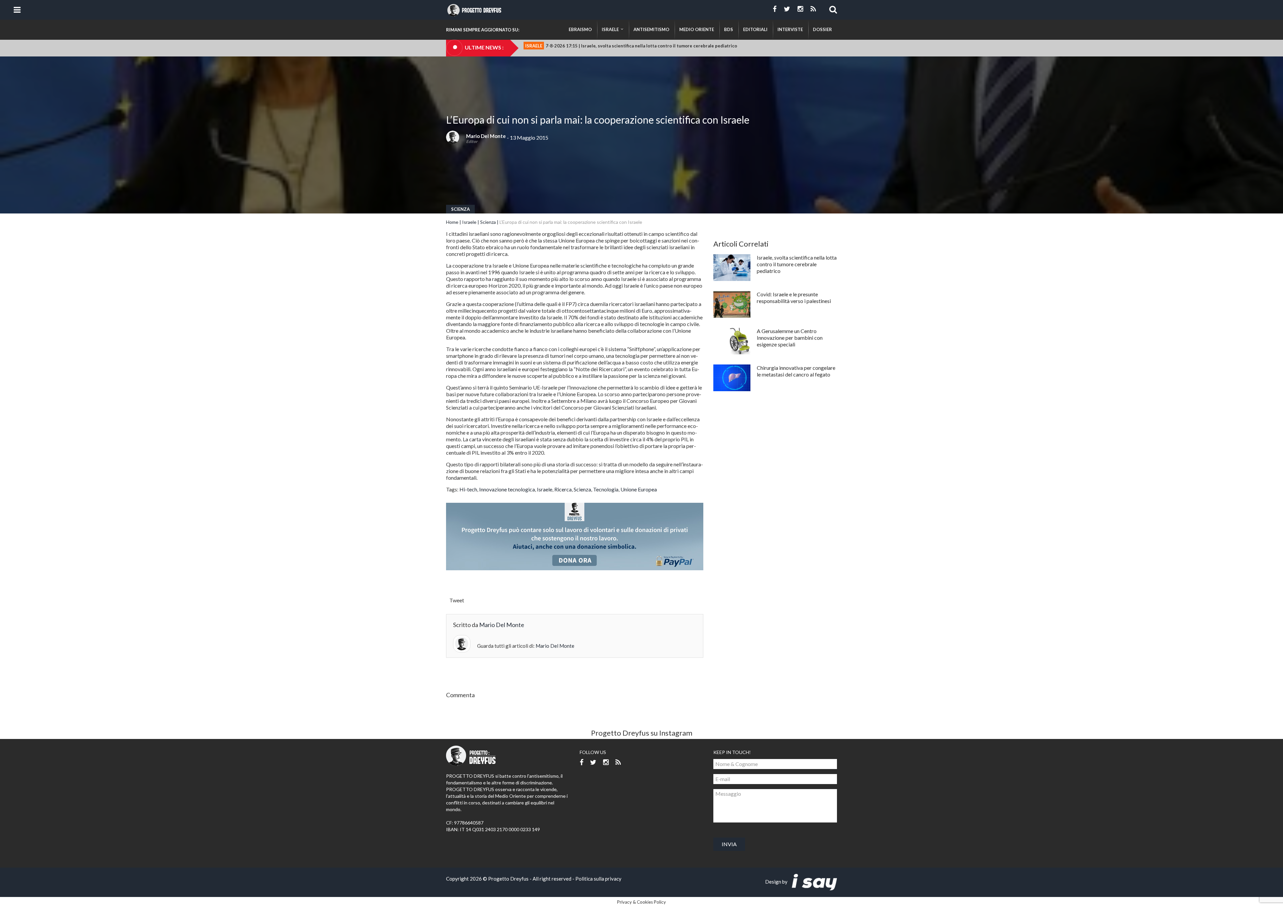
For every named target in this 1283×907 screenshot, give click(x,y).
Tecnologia (605, 489)
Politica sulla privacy (598, 879)
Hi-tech (468, 489)
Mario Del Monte (486, 136)
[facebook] (774, 9)
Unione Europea (638, 489)
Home (452, 222)
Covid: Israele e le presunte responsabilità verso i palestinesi (794, 297)
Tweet (456, 600)
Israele (469, 222)
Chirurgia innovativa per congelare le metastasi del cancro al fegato (796, 370)
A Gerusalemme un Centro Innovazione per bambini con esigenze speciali (790, 337)
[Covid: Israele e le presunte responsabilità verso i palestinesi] (731, 304)
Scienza (460, 209)
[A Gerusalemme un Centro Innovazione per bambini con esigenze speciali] (731, 341)
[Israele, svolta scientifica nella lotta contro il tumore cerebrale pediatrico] (731, 267)
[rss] (813, 9)
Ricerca (563, 489)
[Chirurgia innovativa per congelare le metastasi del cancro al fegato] (731, 377)
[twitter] (787, 9)
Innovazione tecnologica (507, 489)
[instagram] (800, 9)
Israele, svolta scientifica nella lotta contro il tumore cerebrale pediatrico (797, 264)
